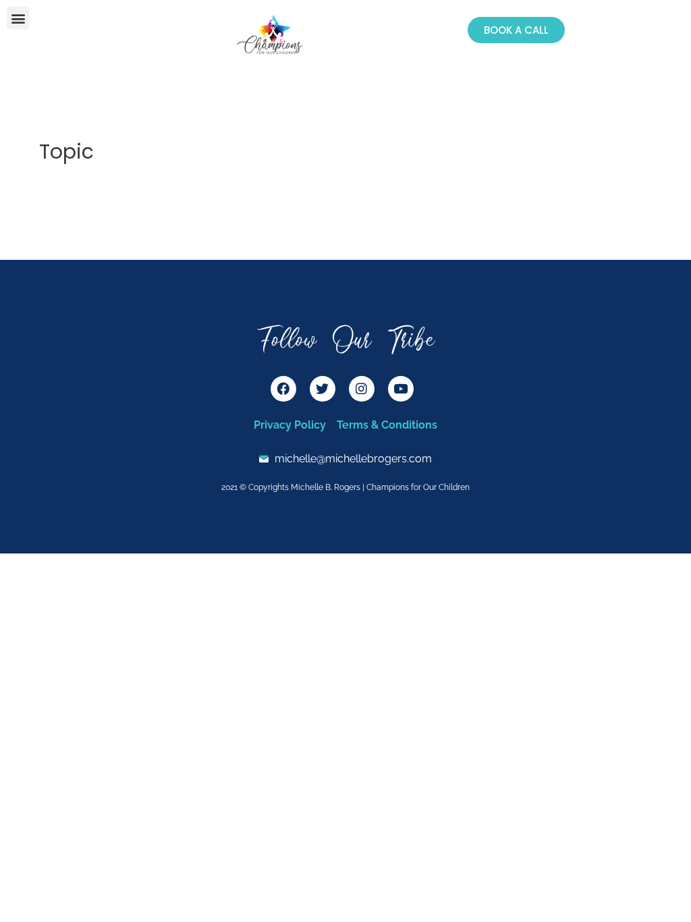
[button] (18, 18)
